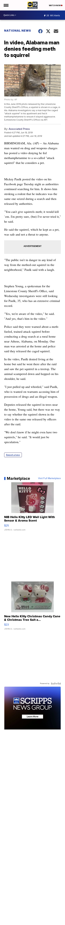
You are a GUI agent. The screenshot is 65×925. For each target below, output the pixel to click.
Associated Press (19, 129)
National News (17, 30)
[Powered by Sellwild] (56, 683)
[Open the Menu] (6, 5)
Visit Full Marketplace (49, 478)
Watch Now (55, 5)
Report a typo (13, 455)
